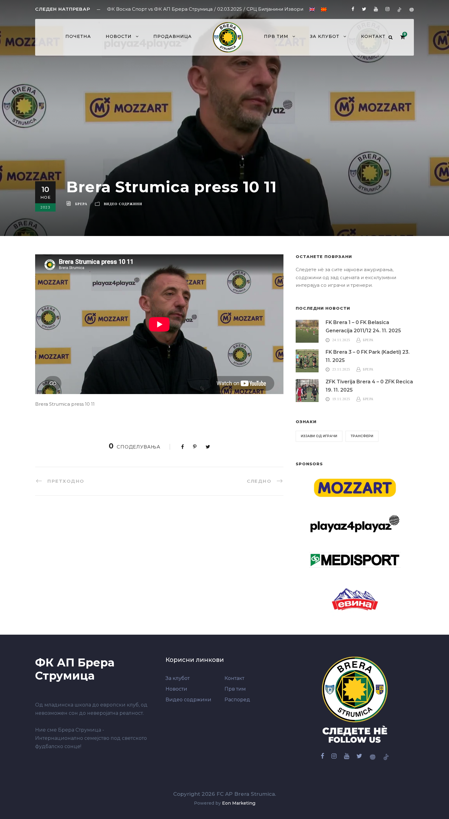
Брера (81, 204)
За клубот (324, 36)
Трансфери (362, 436)
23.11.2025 (341, 369)
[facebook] (353, 9)
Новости (119, 36)
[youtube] (376, 9)
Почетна (78, 36)
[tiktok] (399, 9)
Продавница (172, 36)
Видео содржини (123, 204)
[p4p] (411, 9)
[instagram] (387, 9)
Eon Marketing (238, 803)
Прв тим (235, 689)
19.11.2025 (341, 399)
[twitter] (364, 9)
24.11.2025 (341, 340)
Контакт (373, 36)
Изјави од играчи (319, 436)
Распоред (237, 700)
